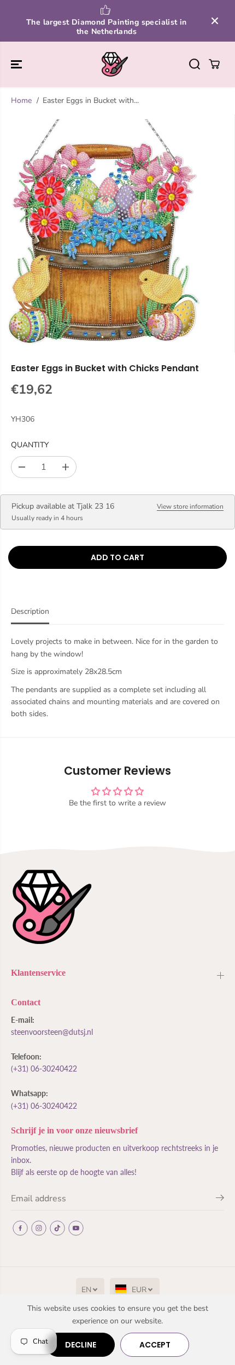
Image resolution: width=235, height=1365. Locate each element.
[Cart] (214, 64)
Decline (80, 1344)
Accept (155, 1344)
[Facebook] (20, 1228)
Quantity (30, 445)
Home (21, 100)
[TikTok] (57, 1228)
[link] (117, 907)
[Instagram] (39, 1228)
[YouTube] (76, 1228)
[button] (17, 65)
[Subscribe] (220, 1199)
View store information (190, 506)
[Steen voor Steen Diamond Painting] (114, 64)
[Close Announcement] (214, 20)
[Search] (194, 64)
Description (30, 611)
